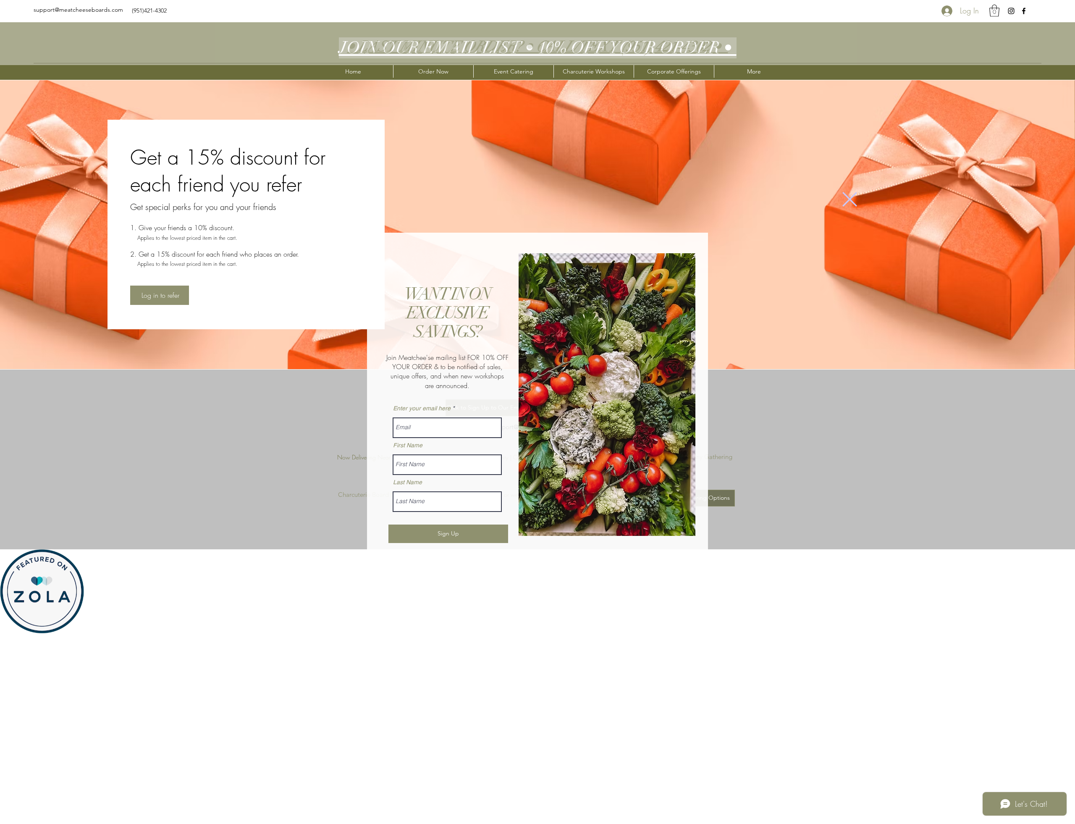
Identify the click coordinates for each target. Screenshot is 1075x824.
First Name (407, 445)
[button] (849, 199)
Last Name (407, 482)
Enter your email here (422, 408)
